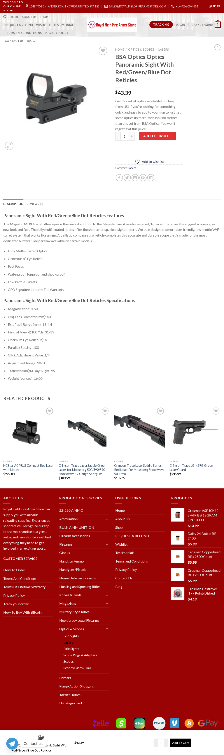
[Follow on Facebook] (206, 6)
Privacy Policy (56, 33)
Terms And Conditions (20, 578)
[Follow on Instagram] (210, 6)
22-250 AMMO (71, 510)
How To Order (14, 570)
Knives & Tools (70, 595)
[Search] (5, 17)
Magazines (67, 603)
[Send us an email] (218, 6)
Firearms (66, 544)
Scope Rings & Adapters (80, 655)
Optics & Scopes (141, 49)
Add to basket (157, 136)
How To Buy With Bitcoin (22, 612)
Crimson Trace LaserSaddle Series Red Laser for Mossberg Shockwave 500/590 (139, 469)
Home (14, 17)
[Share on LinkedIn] (150, 177)
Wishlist (43, 25)
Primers (65, 678)
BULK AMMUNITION (76, 527)
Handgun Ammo (71, 561)
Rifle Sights (71, 649)
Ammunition (68, 519)
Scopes (68, 661)
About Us (29, 17)
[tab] (13, 203)
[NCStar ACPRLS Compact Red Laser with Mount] (28, 432)
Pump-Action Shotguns (76, 686)
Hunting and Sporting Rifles (79, 586)
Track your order (16, 604)
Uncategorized (70, 703)
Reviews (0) (34, 204)
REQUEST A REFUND (19, 25)
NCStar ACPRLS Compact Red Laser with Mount (28, 468)
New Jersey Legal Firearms (79, 620)
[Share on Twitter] (127, 177)
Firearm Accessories (74, 536)
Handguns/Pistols (72, 569)
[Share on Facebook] (119, 177)
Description (13, 204)
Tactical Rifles (69, 695)
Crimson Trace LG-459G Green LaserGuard (191, 468)
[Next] (220, 447)
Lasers (163, 49)
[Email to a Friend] (135, 177)
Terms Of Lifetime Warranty (24, 587)
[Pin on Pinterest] (143, 177)
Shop (44, 17)
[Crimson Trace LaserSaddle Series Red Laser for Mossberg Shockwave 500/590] (139, 432)
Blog (31, 41)
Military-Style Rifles (74, 612)
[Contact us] (12, 744)
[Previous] (3, 447)
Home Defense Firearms (77, 578)
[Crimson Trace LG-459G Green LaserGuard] (195, 432)
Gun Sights (71, 636)
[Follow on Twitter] (214, 6)
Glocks (64, 552)
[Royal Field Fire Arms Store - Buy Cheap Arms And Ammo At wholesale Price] (112, 25)
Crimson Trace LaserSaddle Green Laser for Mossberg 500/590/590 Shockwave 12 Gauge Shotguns (82, 469)
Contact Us (14, 41)
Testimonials (64, 25)
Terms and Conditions (23, 33)
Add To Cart (180, 742)
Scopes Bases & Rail (77, 668)
